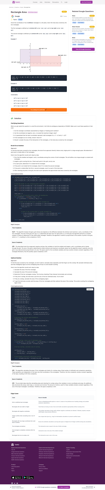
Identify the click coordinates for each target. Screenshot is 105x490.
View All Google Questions (83, 49)
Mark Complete (64, 487)
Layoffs (68, 449)
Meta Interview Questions (17, 453)
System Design (69, 453)
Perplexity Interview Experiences (46, 453)
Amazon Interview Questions (18, 455)
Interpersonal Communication (73, 455)
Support (41, 470)
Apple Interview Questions (17, 457)
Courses (35, 2)
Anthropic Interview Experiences (46, 451)
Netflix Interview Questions (17, 459)
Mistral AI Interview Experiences (46, 457)
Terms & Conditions (43, 468)
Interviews (47, 2)
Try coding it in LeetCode (38, 109)
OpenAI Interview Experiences (46, 449)
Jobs (41, 2)
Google (21, 7)
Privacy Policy (42, 466)
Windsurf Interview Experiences (46, 455)
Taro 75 (13, 449)
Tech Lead (68, 457)
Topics (12, 470)
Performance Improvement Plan (73, 451)
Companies (16, 7)
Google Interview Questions (17, 451)
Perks (12, 468)
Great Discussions (15, 466)
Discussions (55, 2)
